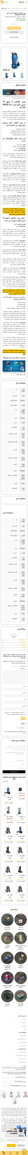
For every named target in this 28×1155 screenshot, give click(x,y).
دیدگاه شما (22, 669)
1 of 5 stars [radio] (17, 666)
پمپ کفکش (19, 18)
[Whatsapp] (1, 1139)
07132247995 (19, 1077)
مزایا (24, 686)
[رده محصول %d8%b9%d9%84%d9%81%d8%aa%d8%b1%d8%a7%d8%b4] (7, 940)
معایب (23, 693)
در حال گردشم (21, 1145)
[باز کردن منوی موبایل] (26, 2)
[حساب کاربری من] (6, 2)
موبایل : (20, 1082)
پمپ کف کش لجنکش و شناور (15, 8)
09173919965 (18, 1082)
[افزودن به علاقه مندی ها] (17, 788)
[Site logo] (21, 2)
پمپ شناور (3, 8)
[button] (20, 85)
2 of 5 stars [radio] (16, 666)
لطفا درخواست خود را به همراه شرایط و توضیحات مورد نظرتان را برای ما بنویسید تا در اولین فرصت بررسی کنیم (14, 748)
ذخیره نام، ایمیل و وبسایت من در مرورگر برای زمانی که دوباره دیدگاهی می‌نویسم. (15, 713)
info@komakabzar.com (16, 1086)
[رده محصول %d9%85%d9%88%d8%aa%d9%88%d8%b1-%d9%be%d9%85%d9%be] (7, 998)
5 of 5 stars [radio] (12, 666)
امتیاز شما (22, 666)
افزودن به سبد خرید (14, 28)
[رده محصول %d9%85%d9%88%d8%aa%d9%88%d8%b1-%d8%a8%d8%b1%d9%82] (7, 922)
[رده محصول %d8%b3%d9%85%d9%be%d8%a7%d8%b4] (20, 922)
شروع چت (11, 1145)
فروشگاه (26, 8)
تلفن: (21, 1077)
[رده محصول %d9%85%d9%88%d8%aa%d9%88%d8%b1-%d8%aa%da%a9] (20, 960)
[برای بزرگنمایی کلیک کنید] (22, 68)
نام (24, 699)
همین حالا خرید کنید (14, 32)
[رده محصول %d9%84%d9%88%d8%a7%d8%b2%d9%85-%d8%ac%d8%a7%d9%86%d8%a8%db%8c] (20, 998)
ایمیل (23, 706)
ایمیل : (18, 1086)
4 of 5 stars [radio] (13, 666)
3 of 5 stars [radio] (15, 666)
